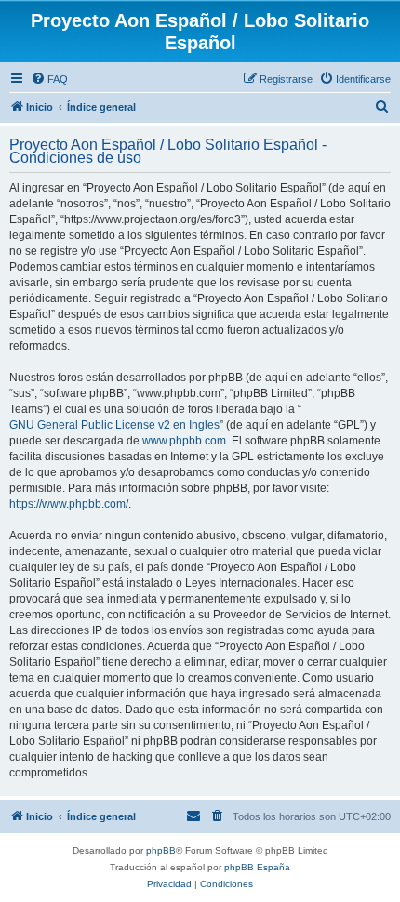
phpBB (161, 850)
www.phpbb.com (184, 440)
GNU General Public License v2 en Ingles (114, 424)
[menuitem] (49, 79)
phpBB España (257, 867)
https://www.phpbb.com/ (68, 504)
